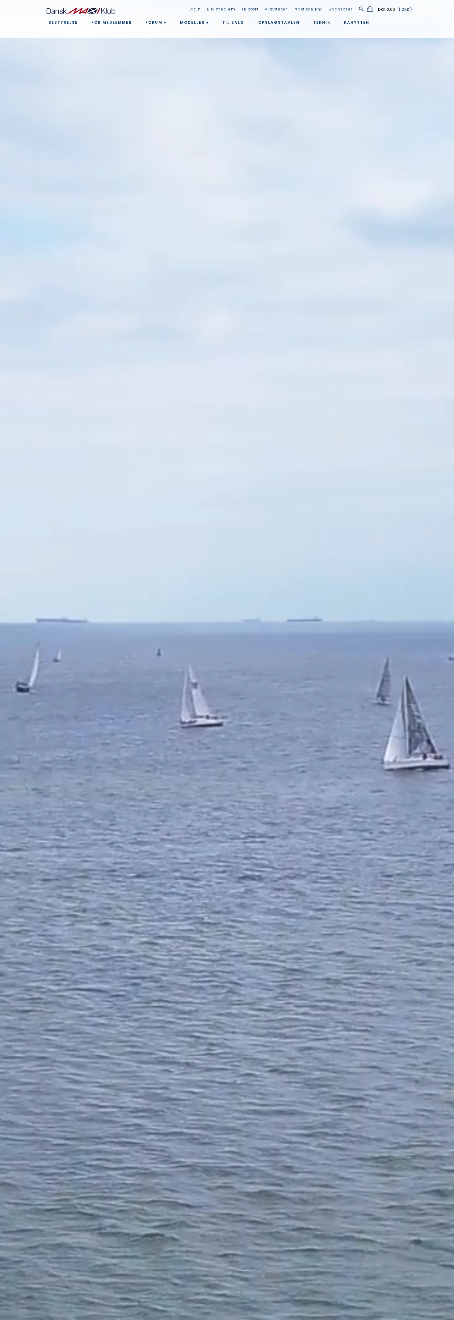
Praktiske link (307, 9)
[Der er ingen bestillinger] (370, 10)
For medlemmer (111, 22)
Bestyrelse (63, 22)
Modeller (192, 22)
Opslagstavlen (279, 22)
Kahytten (356, 22)
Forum (153, 22)
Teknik (321, 22)
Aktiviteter (276, 9)
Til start (250, 9)
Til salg (233, 22)
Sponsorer (341, 9)
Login (195, 9)
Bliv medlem (221, 9)
